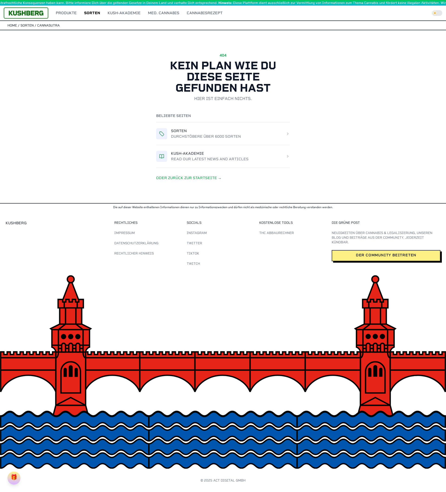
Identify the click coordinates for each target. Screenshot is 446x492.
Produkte (66, 13)
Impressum (124, 233)
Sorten (92, 13)
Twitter (194, 243)
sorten (27, 25)
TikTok (193, 253)
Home (12, 25)
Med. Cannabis (163, 13)
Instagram (197, 233)
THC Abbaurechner (276, 233)
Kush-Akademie (124, 13)
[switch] (437, 13)
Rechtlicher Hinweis (134, 253)
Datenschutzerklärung (136, 243)
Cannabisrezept (205, 13)
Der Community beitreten (386, 255)
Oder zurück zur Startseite (189, 178)
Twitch (193, 263)
